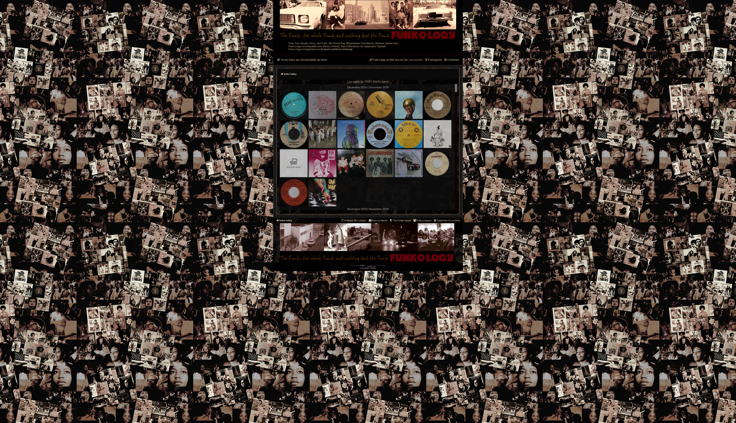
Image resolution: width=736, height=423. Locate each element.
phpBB (362, 265)
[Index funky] (368, 20)
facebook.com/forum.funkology (336, 49)
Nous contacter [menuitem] (380, 220)
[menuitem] (451, 60)
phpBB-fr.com (371, 266)
